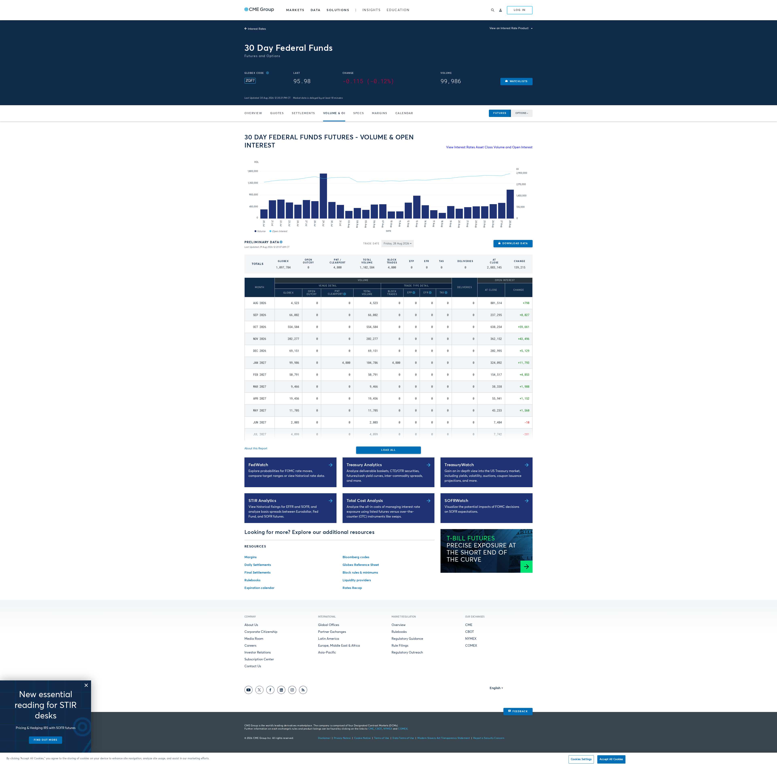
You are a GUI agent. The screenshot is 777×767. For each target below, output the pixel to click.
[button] (516, 81)
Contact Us (252, 666)
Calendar (404, 113)
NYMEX (471, 638)
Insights (371, 10)
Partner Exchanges (332, 631)
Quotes (277, 113)
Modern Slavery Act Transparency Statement (443, 738)
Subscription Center (259, 659)
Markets (295, 10)
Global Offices (328, 625)
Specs (358, 113)
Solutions (338, 10)
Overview (253, 113)
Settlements (303, 113)
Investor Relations (257, 652)
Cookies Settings (581, 759)
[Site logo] (259, 10)
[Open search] (493, 10)
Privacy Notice (342, 738)
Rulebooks (399, 631)
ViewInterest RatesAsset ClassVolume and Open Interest (489, 147)
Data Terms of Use (403, 738)
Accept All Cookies (611, 759)
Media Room (253, 638)
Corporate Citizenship (260, 631)
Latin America (328, 638)
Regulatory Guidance (407, 638)
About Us (251, 625)
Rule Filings (400, 645)
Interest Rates (257, 29)
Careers (250, 645)
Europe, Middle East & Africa (339, 645)
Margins (379, 113)
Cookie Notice (362, 738)
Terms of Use (381, 738)
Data (316, 10)
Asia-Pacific (327, 652)
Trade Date (371, 244)
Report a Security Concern (488, 738)
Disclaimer (324, 738)
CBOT (469, 631)
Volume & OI (334, 113)
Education (398, 10)
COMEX (471, 645)
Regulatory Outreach (407, 652)
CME (468, 625)
